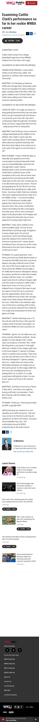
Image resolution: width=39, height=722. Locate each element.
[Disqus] (19, 609)
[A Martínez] (6, 444)
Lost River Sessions (10, 695)
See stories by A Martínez (23, 451)
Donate (32, 3)
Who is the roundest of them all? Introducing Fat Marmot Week (25, 519)
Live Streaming (9, 686)
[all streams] (36, 719)
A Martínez (12, 32)
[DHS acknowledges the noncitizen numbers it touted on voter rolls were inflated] (9, 486)
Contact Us (7, 681)
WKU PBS (7, 690)
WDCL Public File (9, 668)
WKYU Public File (9, 659)
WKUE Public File (9, 672)
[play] (3, 719)
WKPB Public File (9, 664)
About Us (7, 677)
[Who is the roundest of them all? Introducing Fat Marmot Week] (9, 520)
